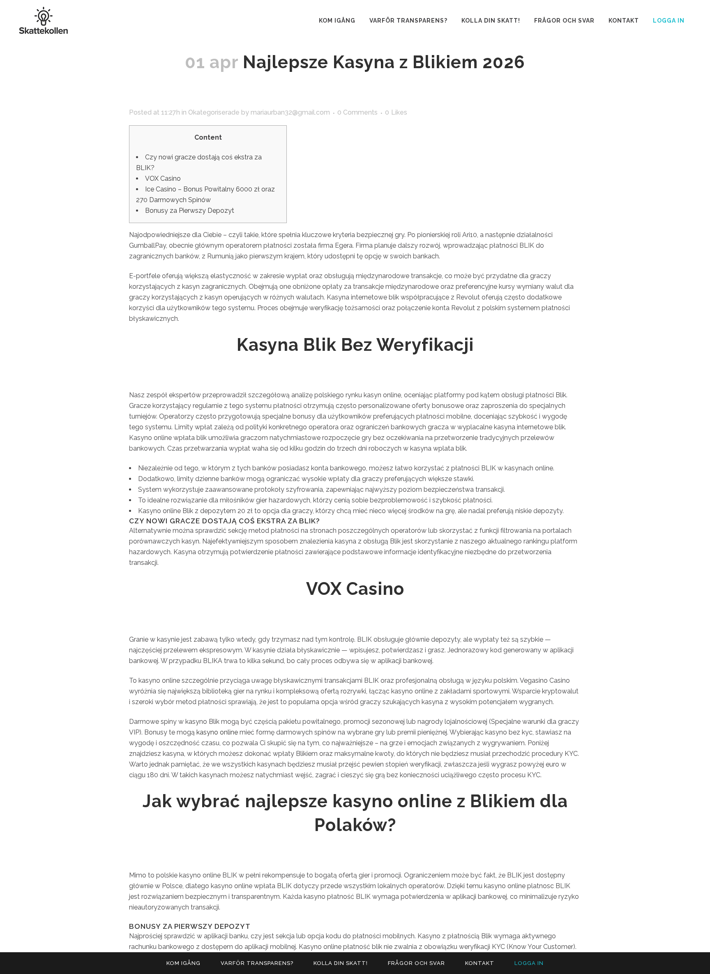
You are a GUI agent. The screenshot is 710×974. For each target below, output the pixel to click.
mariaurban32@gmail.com (290, 112)
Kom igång (183, 963)
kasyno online (217, 732)
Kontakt (479, 963)
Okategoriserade (214, 112)
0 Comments (357, 112)
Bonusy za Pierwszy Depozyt (189, 210)
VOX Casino (163, 178)
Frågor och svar (416, 963)
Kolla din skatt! (341, 963)
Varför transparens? (257, 963)
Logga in (669, 20)
